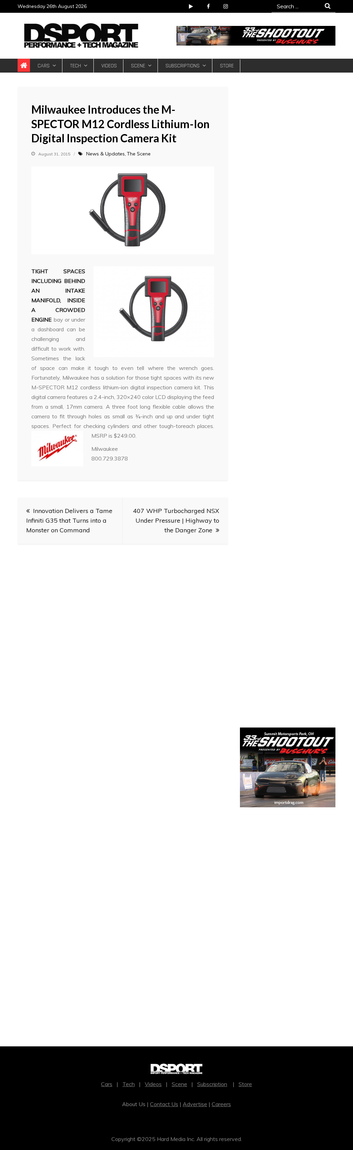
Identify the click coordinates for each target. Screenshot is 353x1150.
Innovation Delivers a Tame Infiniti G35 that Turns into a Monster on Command (69, 520)
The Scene (139, 154)
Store (227, 65)
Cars (44, 65)
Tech (75, 65)
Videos (109, 65)
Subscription (212, 1084)
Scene (138, 65)
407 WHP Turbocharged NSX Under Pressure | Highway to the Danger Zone (176, 520)
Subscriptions (182, 65)
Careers (221, 1104)
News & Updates (105, 154)
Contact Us (164, 1104)
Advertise (195, 1104)
